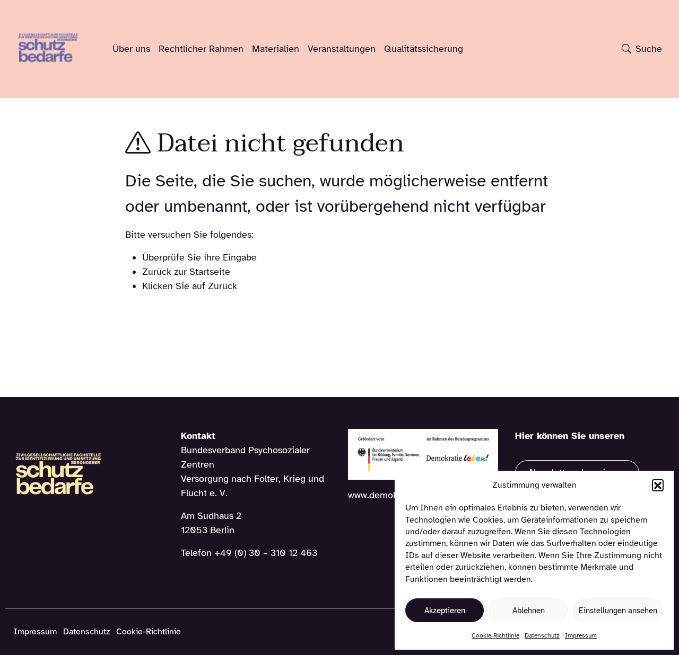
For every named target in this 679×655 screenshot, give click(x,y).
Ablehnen (528, 610)
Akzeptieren (444, 610)
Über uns (131, 49)
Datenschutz (542, 635)
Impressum (581, 635)
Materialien (275, 49)
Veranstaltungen (342, 49)
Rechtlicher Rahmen (201, 49)
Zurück (222, 286)
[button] (657, 485)
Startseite (209, 271)
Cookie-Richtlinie (495, 635)
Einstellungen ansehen (618, 610)
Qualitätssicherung (423, 49)
